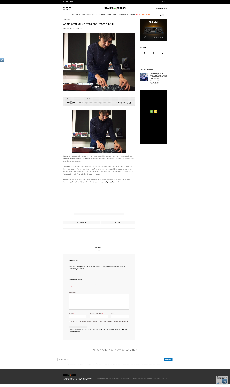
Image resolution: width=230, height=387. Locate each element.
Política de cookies (114, 378)
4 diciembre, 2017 (68, 28)
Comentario (72, 292)
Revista (132, 15)
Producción (90, 15)
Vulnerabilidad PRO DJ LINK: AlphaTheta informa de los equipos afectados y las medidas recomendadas (158, 77)
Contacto (164, 2)
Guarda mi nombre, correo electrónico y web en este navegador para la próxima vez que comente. (100, 321)
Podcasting (76, 15)
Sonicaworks (78, 28)
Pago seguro (157, 378)
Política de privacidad (102, 378)
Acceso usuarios (161, 8)
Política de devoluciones (139, 378)
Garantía (149, 378)
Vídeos (115, 15)
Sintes (109, 15)
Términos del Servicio (126, 378)
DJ (96, 15)
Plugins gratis (123, 15)
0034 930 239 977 (68, 2)
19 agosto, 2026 (154, 82)
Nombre (71, 313)
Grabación (102, 15)
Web (112, 313)
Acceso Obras (146, 15)
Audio (83, 15)
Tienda (138, 15)
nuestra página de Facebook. (109, 182)
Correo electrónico (96, 313)
